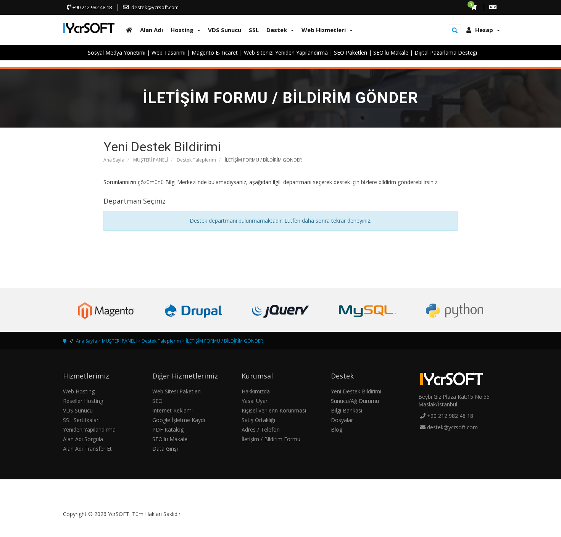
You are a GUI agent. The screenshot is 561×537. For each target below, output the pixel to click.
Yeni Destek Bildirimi (356, 391)
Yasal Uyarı (255, 400)
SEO (157, 400)
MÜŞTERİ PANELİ (150, 160)
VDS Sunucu (78, 410)
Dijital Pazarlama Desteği (445, 52)
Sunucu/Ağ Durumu (355, 400)
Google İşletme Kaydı (178, 420)
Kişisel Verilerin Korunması (274, 410)
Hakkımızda (256, 391)
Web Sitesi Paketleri (176, 391)
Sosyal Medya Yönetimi (116, 52)
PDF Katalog (168, 429)
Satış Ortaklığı (258, 420)
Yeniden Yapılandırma (89, 429)
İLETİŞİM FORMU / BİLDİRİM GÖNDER (224, 341)
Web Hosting (79, 391)
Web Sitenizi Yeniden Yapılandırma (286, 52)
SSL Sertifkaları (81, 420)
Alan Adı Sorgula (83, 439)
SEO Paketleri (350, 52)
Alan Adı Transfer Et (87, 448)
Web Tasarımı (168, 52)
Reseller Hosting (83, 400)
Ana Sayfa (113, 160)
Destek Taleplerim (196, 160)
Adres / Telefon (261, 429)
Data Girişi (165, 448)
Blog (336, 429)
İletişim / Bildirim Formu (271, 439)
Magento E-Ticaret (215, 52)
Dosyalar (342, 420)
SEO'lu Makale (390, 52)
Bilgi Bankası (346, 410)
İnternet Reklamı (172, 410)
